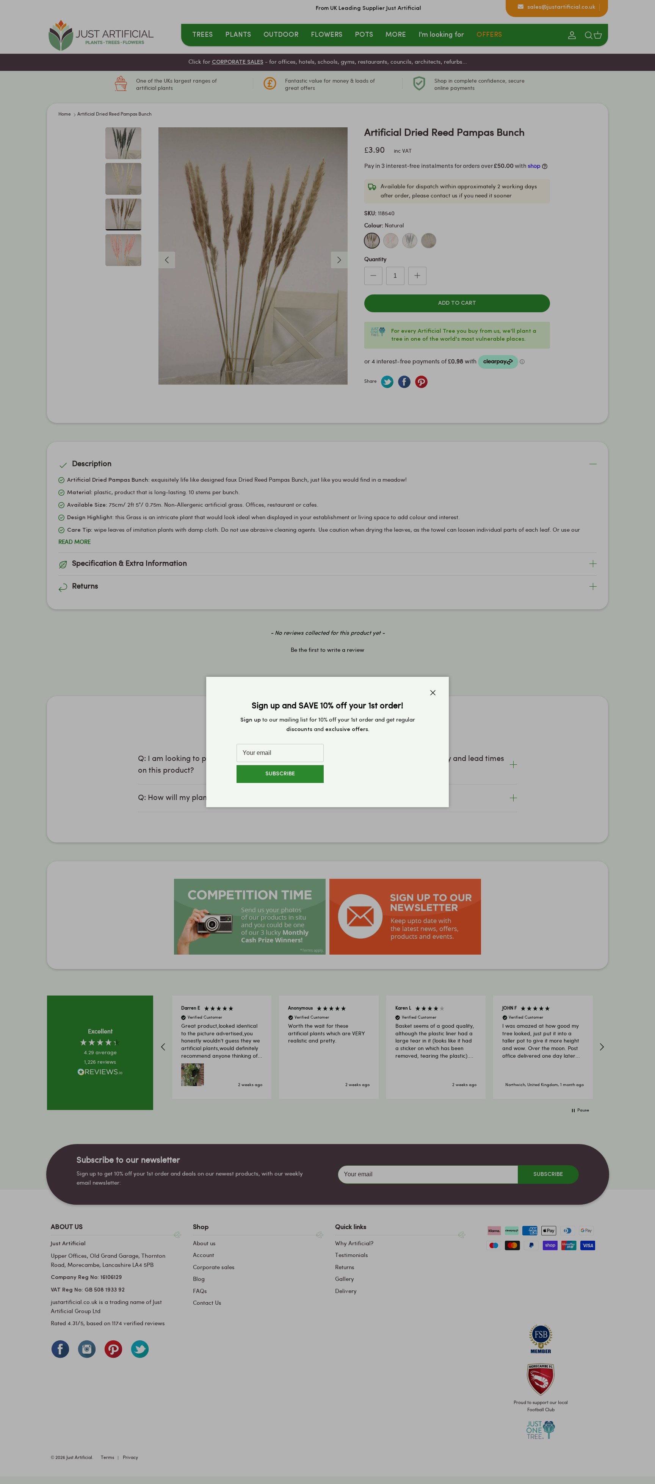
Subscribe (280, 774)
